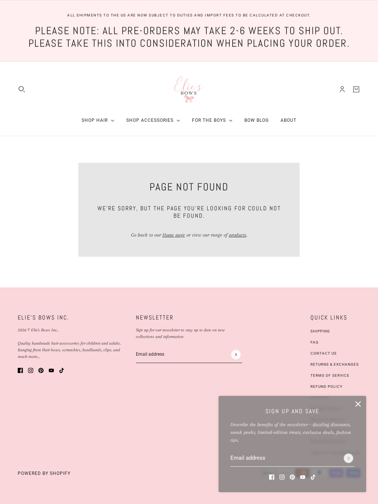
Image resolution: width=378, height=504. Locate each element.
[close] (358, 404)
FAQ (314, 342)
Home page (173, 235)
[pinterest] (292, 476)
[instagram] (282, 476)
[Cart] (356, 89)
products (237, 235)
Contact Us (323, 353)
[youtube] (302, 476)
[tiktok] (313, 476)
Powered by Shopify (44, 473)
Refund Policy (326, 386)
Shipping (320, 331)
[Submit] (348, 458)
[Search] (22, 89)
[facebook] (271, 476)
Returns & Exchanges (334, 364)
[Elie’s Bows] (189, 89)
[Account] (342, 89)
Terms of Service (330, 375)
